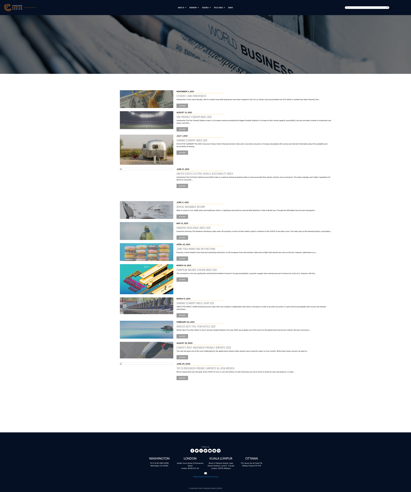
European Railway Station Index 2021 (196, 270)
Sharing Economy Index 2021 (191, 140)
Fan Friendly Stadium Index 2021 (193, 117)
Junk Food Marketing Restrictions (195, 249)
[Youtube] (210, 451)
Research (205, 7)
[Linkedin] (205, 451)
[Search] (387, 7)
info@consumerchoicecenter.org (205, 477)
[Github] (219, 451)
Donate (230, 7)
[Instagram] (201, 451)
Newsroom (193, 7)
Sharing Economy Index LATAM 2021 (195, 303)
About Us (181, 7)
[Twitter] (197, 451)
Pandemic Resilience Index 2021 (193, 227)
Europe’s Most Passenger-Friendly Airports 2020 (203, 347)
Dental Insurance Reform (190, 206)
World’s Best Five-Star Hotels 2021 (195, 326)
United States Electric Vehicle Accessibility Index (204, 173)
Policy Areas (218, 7)
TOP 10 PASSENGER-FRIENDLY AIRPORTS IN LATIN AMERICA (205, 368)
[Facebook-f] (192, 451)
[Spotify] (214, 451)
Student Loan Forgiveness (191, 96)
